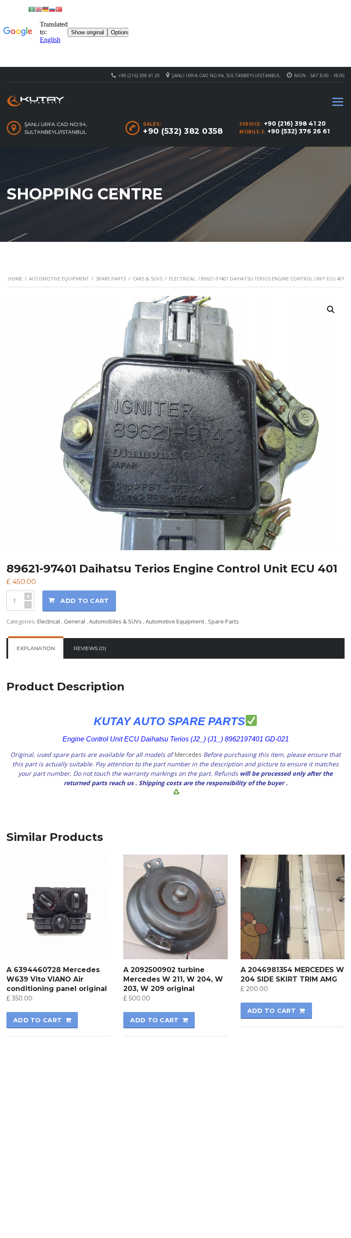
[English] (38, 9)
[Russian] (52, 9)
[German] (45, 9)
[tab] (35, 648)
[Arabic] (31, 9)
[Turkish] (59, 9)
